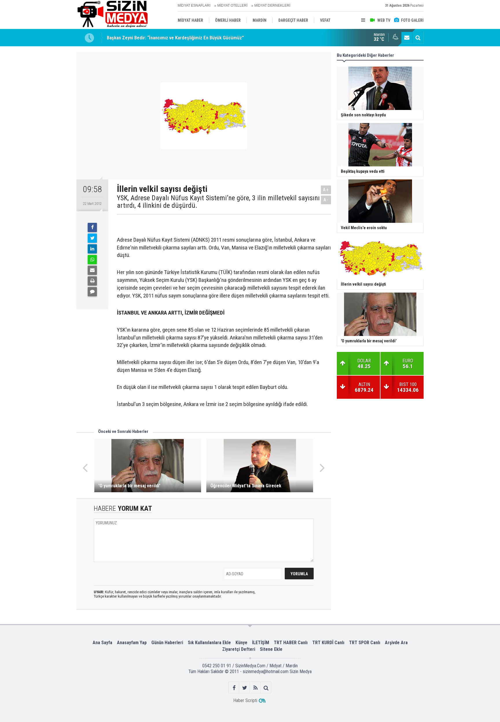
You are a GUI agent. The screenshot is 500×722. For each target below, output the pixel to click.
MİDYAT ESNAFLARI (194, 5)
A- (326, 200)
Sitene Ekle (271, 649)
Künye (241, 642)
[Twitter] (92, 238)
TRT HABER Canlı (291, 642)
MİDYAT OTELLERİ (232, 5)
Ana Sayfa (102, 642)
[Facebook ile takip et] (234, 687)
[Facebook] (92, 227)
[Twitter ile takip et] (244, 687)
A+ (326, 189)
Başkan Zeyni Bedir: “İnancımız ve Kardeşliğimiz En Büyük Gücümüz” (175, 38)
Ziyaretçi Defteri (238, 649)
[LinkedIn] (92, 248)
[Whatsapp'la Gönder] (92, 259)
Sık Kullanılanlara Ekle (209, 642)
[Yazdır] (92, 281)
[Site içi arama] (417, 37)
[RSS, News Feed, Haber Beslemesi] (255, 687)
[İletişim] (406, 37)
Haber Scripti (245, 700)
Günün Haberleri (167, 642)
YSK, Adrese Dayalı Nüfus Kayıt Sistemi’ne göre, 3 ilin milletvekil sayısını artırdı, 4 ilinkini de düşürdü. (218, 202)
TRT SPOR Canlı (364, 642)
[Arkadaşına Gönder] (92, 270)
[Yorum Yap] (92, 291)
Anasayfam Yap (132, 642)
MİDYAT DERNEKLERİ (272, 5)
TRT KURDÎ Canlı (328, 642)
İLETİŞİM (260, 642)
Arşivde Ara (396, 642)
